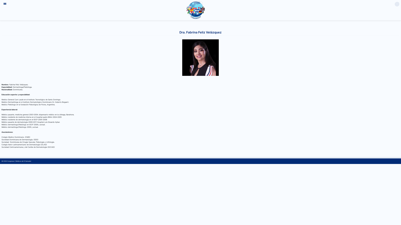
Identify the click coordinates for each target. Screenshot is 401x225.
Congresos (10, 161)
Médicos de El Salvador (23, 161)
